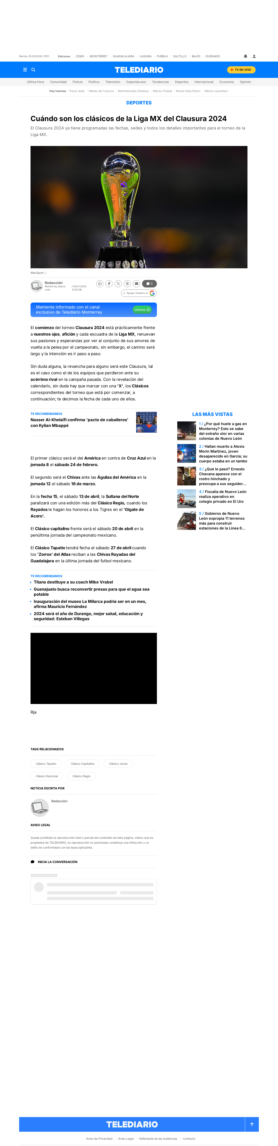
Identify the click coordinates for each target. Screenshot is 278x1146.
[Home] (139, 70)
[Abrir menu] (25, 69)
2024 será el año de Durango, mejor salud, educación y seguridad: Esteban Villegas (88, 616)
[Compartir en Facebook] (109, 283)
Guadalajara (123, 56)
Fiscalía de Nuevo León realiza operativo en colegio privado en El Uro (222, 497)
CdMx (80, 56)
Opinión (245, 82)
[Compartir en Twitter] (118, 283)
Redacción (54, 283)
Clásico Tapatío (46, 763)
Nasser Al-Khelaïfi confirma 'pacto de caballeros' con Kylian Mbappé (79, 422)
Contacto (189, 1138)
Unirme (139, 310)
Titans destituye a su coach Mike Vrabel (73, 582)
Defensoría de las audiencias (158, 1138)
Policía (77, 82)
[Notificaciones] (246, 56)
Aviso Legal (126, 1138)
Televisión (112, 82)
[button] (139, 293)
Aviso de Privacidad (99, 1138)
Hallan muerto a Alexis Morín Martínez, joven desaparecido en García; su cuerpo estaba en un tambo (223, 453)
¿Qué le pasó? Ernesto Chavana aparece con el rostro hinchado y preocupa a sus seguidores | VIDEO (223, 479)
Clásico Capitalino (82, 763)
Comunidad (58, 82)
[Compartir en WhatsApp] (99, 283)
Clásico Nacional (47, 776)
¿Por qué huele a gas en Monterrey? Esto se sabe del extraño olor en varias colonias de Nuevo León (223, 431)
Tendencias (160, 82)
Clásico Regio (81, 776)
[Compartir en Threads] (127, 283)
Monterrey (99, 56)
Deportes (181, 82)
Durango (213, 56)
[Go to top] (252, 1124)
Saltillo (180, 56)
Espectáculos (136, 82)
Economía (227, 82)
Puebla (162, 56)
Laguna (146, 56)
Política (94, 82)
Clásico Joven (118, 763)
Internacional (204, 82)
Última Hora (35, 82)
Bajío (196, 56)
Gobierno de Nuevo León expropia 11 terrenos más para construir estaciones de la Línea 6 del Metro (222, 523)
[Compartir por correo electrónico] (136, 283)
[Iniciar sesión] (254, 56)
